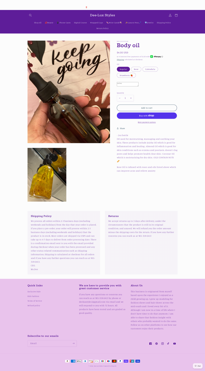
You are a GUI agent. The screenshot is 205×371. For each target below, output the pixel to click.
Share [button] (122, 128)
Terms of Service (35, 301)
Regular (123, 69)
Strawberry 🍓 (126, 75)
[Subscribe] (73, 343)
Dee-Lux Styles (98, 366)
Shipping (120, 59)
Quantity (120, 93)
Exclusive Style (34, 291)
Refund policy (34, 305)
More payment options (147, 122)
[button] (31, 15)
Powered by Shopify (109, 366)
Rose (136, 69)
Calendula (150, 69)
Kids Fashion (33, 296)
